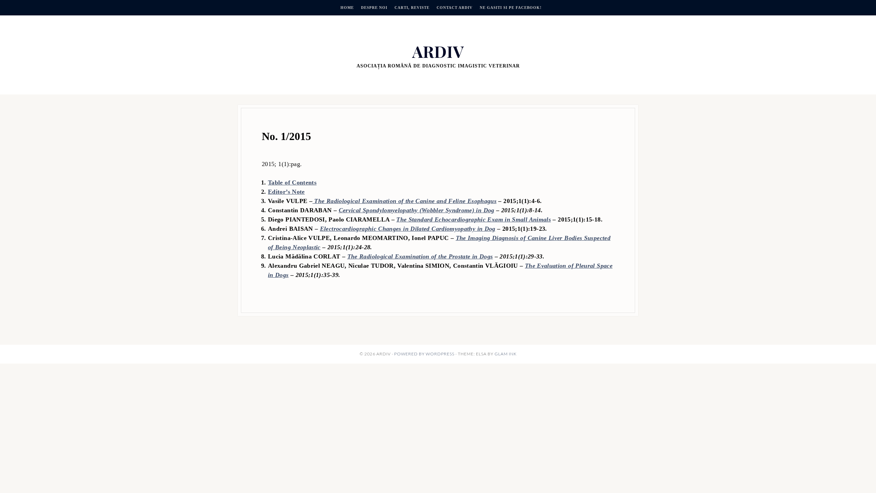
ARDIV (438, 51)
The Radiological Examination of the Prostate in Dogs (420, 256)
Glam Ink (505, 353)
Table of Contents (292, 182)
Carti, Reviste (412, 7)
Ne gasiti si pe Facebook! (511, 7)
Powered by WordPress (424, 353)
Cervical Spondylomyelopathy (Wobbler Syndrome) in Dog (416, 210)
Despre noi (374, 7)
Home (347, 7)
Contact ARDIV (455, 7)
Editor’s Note (286, 191)
